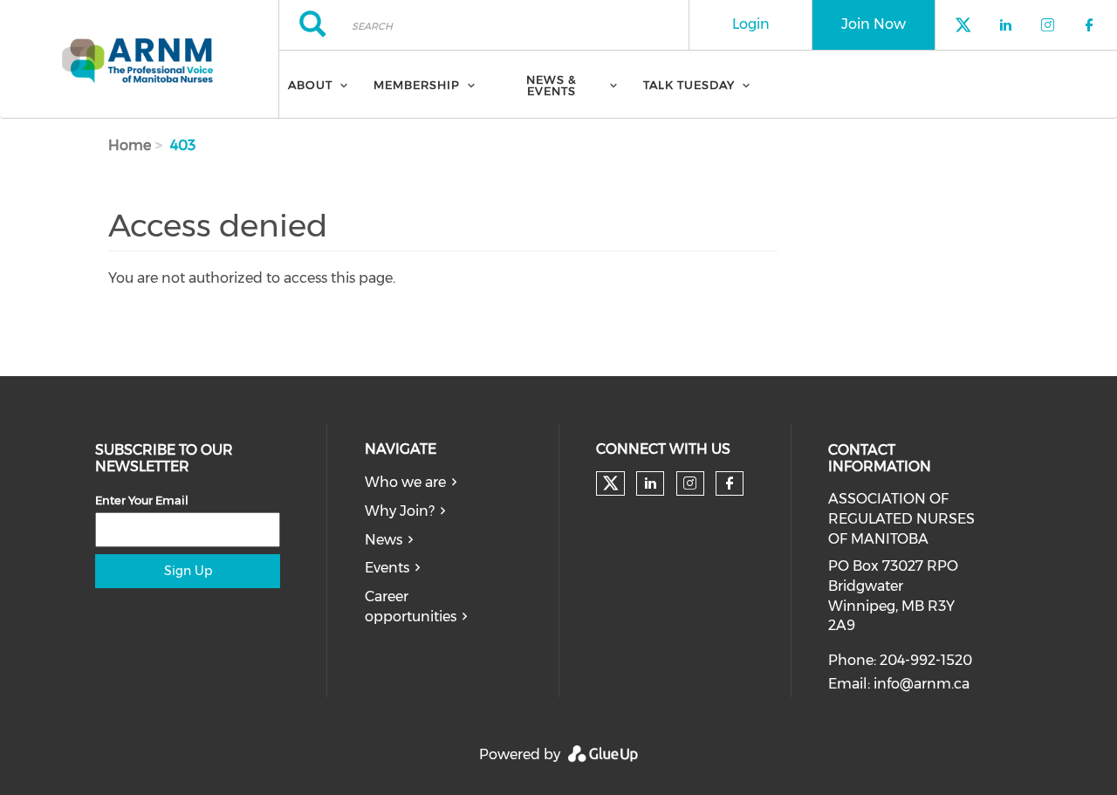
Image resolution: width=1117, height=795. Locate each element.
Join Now (873, 24)
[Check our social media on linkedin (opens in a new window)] (650, 483)
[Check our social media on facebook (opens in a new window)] (729, 483)
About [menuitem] (310, 85)
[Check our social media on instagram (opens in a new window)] (690, 483)
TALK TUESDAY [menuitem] (689, 85)
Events (387, 567)
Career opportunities (410, 606)
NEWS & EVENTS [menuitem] (551, 85)
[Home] (139, 59)
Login (751, 24)
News (383, 539)
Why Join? (400, 511)
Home (129, 145)
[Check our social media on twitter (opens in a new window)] (611, 483)
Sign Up (188, 571)
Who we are (405, 482)
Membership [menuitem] (416, 85)
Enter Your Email (141, 500)
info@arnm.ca (922, 683)
